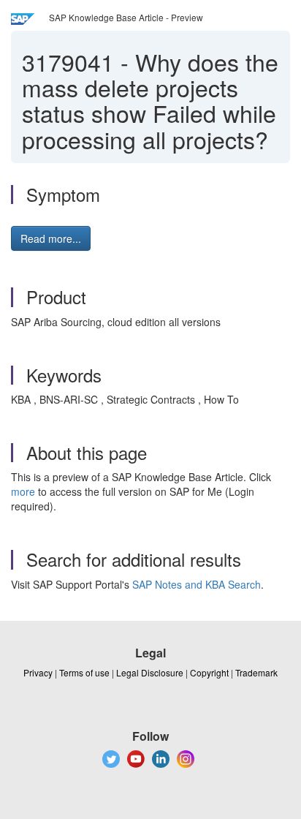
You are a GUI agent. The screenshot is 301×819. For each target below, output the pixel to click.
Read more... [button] (50, 238)
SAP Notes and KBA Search (196, 584)
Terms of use (84, 672)
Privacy (38, 672)
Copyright (209, 672)
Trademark (256, 672)
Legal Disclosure (149, 672)
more (23, 491)
